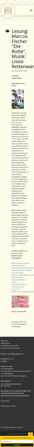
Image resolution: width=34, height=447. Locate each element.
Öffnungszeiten (5, 343)
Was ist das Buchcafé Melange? (10, 348)
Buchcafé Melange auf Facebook (13, 427)
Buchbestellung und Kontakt (9, 345)
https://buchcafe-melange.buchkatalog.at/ (15, 395)
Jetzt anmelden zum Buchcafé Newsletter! (17, 438)
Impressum (4, 341)
